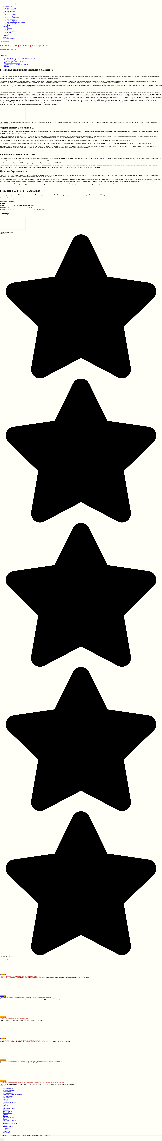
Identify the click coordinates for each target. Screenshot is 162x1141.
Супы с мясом (11, 11)
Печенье (9, 28)
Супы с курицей (11, 9)
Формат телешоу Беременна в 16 (14, 60)
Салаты (5, 1122)
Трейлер (7, 66)
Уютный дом (7, 1131)
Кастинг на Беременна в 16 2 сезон (15, 61)
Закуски (5, 35)
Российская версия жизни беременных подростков (19, 58)
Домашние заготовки (9, 1102)
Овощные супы (11, 8)
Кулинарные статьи (9, 38)
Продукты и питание (9, 1120)
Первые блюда (7, 6)
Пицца (9, 32)
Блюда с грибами (12, 14)
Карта (42, 1135)
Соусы (8, 25)
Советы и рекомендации (10, 1123)
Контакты (47, 1135)
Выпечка (6, 26)
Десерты (5, 1100)
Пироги (9, 29)
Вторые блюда (7, 12)
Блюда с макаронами (13, 17)
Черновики (6, 1132)
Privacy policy (35, 1135)
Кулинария (3, 49)
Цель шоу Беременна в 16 (12, 63)
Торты (8, 34)
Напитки (6, 37)
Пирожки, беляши (12, 31)
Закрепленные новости (10, 1103)
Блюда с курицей (12, 16)
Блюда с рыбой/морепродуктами (16, 22)
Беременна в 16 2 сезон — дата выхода (16, 64)
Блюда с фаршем (11, 23)
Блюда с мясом (11, 19)
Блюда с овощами (12, 20)
